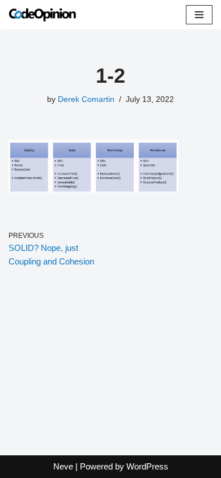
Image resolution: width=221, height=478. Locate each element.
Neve (63, 466)
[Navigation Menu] (199, 14)
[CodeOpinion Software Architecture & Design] (42, 15)
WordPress (147, 466)
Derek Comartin (86, 99)
